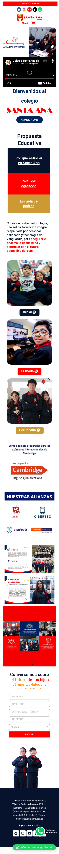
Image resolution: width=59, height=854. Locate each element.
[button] (33, 23)
